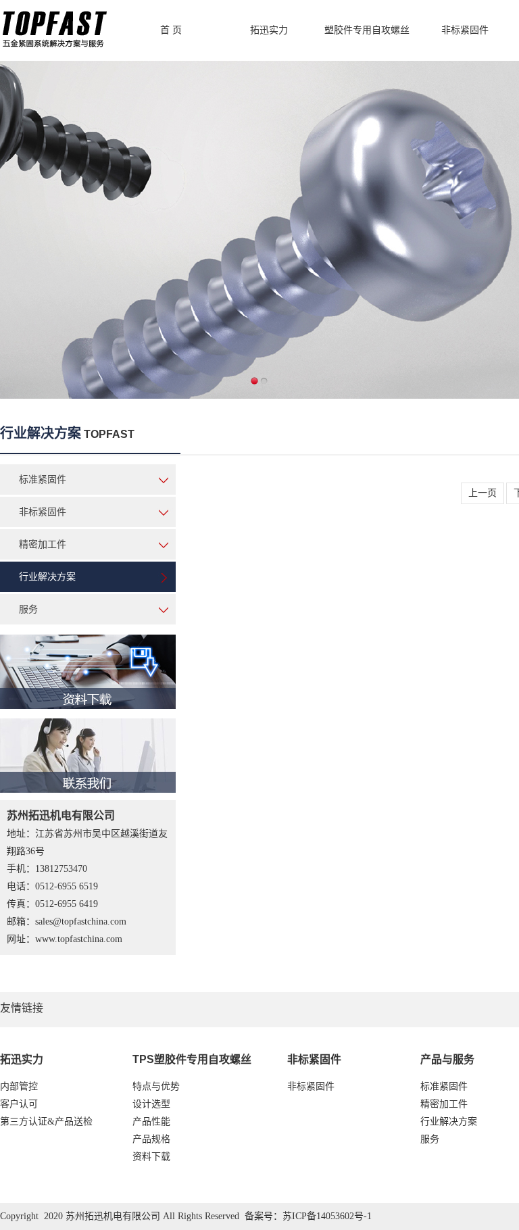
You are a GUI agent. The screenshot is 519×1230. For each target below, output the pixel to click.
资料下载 (151, 1157)
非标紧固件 (465, 30)
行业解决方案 (47, 577)
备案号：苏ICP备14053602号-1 (308, 1216)
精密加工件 (42, 544)
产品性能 (151, 1121)
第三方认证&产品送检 (46, 1121)
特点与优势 (156, 1086)
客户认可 (19, 1104)
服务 (28, 609)
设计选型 (151, 1104)
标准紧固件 (42, 479)
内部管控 (19, 1086)
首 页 (171, 30)
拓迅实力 (269, 30)
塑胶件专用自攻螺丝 (367, 30)
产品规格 (151, 1139)
